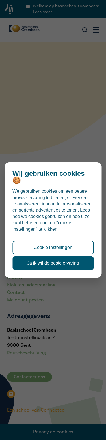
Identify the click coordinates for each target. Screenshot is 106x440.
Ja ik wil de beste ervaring (53, 263)
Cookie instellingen (53, 247)
